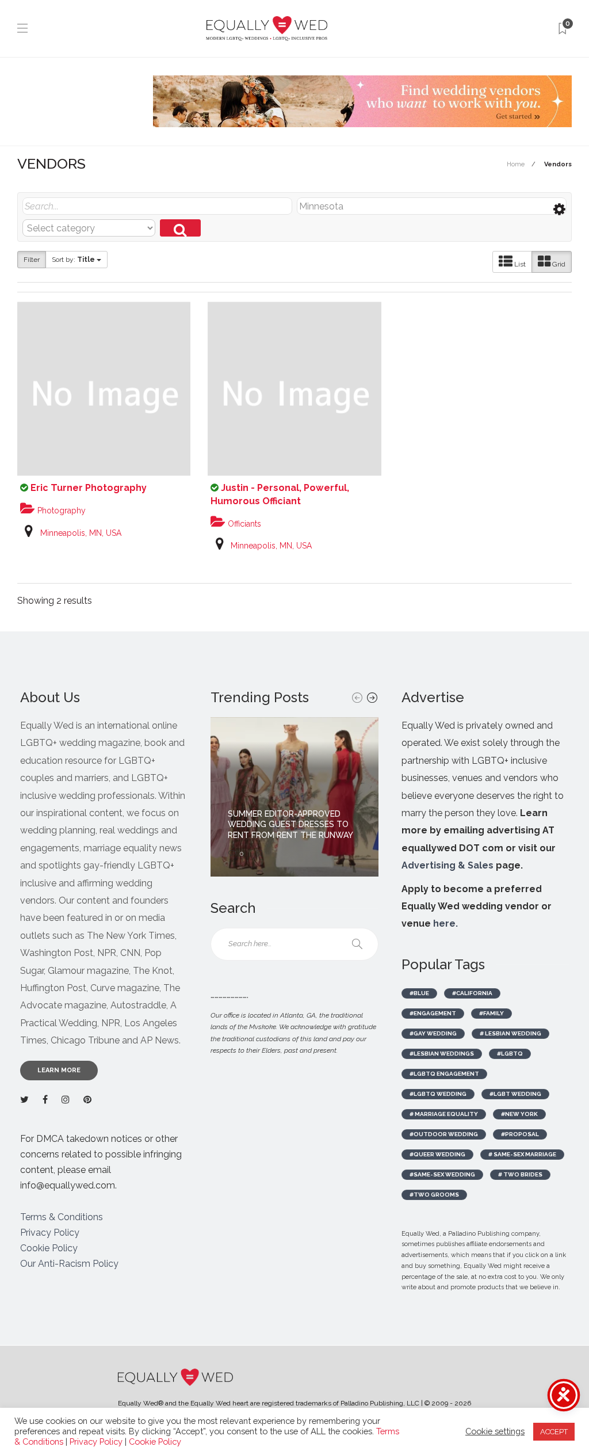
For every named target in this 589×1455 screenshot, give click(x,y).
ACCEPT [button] (554, 1431)
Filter (32, 260)
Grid (557, 264)
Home (516, 164)
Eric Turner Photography (88, 487)
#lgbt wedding (515, 1094)
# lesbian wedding (510, 1033)
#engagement (433, 1013)
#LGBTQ (510, 1053)
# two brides (520, 1174)
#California (472, 993)
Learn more (59, 1070)
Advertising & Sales (447, 865)
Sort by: (73, 260)
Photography (60, 510)
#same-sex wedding (442, 1174)
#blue (419, 993)
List (519, 264)
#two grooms (434, 1194)
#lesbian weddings (442, 1053)
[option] (294, 797)
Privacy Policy (49, 1232)
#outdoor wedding (444, 1134)
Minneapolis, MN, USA (80, 533)
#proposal (520, 1134)
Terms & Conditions (61, 1217)
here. (445, 923)
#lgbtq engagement (444, 1074)
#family (491, 1013)
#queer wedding (437, 1154)
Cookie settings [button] (495, 1431)
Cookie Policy (49, 1248)
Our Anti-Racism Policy (69, 1263)
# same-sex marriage (522, 1154)
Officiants (243, 523)
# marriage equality (444, 1114)
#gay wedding (433, 1033)
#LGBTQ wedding (438, 1094)
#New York (519, 1114)
